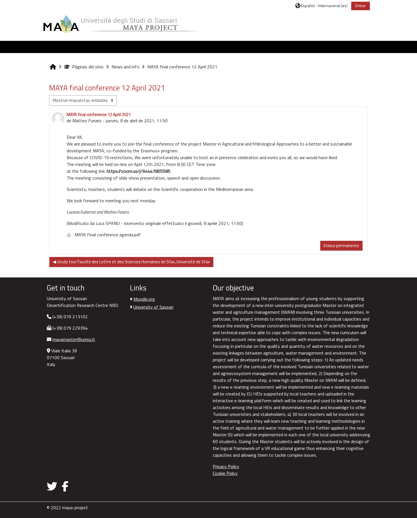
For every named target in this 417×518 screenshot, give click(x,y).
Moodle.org (144, 299)
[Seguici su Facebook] (65, 486)
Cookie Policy (225, 473)
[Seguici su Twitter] (53, 486)
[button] (321, 5)
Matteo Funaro (87, 120)
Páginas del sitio (88, 66)
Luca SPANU (108, 223)
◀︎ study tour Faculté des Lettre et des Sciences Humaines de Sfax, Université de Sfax (131, 261)
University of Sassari (153, 307)
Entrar (360, 6)
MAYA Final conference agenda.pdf (107, 234)
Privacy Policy (226, 466)
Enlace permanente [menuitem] (341, 245)
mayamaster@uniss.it (73, 339)
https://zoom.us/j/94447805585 (138, 171)
